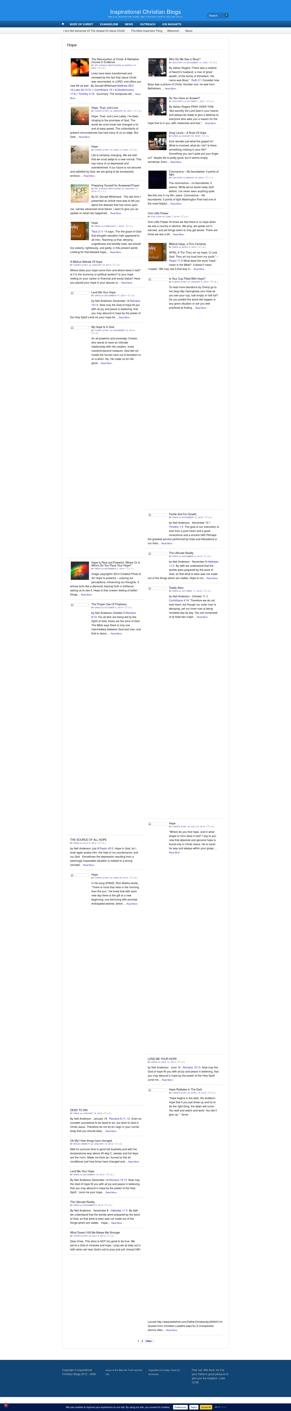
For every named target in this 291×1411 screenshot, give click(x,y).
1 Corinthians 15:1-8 (104, 90)
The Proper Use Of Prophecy (109, 604)
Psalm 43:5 (106, 848)
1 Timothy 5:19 (85, 94)
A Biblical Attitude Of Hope (86, 262)
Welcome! (173, 31)
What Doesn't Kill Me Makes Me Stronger (95, 1232)
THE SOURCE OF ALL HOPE (88, 840)
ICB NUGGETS (171, 24)
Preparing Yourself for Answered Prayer (115, 185)
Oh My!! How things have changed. (91, 1140)
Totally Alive (176, 588)
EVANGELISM (109, 24)
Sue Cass (156, 216)
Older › (149, 1341)
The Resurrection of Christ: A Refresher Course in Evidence (115, 60)
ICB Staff (177, 62)
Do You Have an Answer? (184, 98)
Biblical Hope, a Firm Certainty (187, 244)
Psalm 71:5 (176, 260)
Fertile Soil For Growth (182, 514)
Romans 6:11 (117, 1118)
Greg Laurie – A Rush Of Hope (187, 133)
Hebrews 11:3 (119, 1210)
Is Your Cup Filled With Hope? (187, 278)
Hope (94, 146)
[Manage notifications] (5, 1405)
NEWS (129, 24)
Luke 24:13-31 (82, 90)
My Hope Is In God (102, 327)
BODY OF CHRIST (81, 24)
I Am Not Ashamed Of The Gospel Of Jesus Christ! (94, 31)
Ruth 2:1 (196, 80)
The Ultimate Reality (181, 553)
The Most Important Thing (146, 31)
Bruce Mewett (82, 1143)
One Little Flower (158, 213)
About (188, 31)
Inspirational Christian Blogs (145, 11)
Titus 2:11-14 (99, 231)
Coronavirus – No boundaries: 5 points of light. (194, 172)
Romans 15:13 (192, 1067)
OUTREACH (147, 24)
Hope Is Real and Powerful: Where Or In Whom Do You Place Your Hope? (115, 563)
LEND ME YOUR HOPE (162, 1059)
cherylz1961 (102, 110)
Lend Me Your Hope (103, 292)
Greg (175, 136)
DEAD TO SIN (78, 1110)
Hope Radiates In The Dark (185, 1089)
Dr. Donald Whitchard (108, 65)
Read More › (171, 88)
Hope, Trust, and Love (104, 107)
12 (128, 1118)
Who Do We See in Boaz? (185, 59)
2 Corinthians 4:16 (188, 598)
